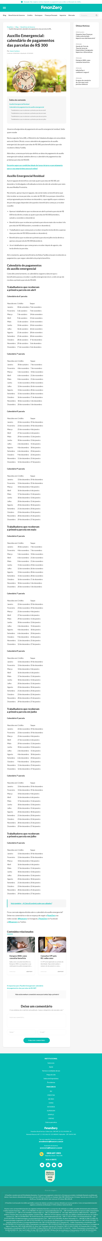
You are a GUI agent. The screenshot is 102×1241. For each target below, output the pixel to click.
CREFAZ (51, 1118)
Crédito (29, 15)
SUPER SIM (51, 1111)
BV (51, 1091)
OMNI (51, 1103)
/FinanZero (42, 919)
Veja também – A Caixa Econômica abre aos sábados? (31, 903)
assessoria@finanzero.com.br (51, 1148)
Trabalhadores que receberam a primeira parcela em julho (28, 119)
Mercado (71, 15)
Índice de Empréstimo (51, 1078)
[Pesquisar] (96, 15)
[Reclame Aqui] (50, 1176)
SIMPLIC (51, 1114)
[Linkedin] (48, 1165)
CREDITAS (51, 1095)
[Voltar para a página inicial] (51, 8)
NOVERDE (51, 1107)
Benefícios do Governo (17, 15)
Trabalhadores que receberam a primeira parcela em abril (28, 110)
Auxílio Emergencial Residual (19, 104)
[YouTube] (60, 1165)
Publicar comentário (36, 1040)
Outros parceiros (51, 1122)
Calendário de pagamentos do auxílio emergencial (26, 107)
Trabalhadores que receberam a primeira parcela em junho (29, 116)
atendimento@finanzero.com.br (51, 1141)
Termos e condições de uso (51, 1071)
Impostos (63, 15)
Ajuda (51, 1067)
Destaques (38, 15)
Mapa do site (51, 1075)
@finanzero (22, 919)
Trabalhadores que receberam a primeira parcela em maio (28, 113)
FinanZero (10, 27)
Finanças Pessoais (51, 15)
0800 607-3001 (54, 1153)
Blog (4, 15)
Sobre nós (51, 1063)
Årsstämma (51, 1082)
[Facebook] (42, 1165)
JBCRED (51, 1099)
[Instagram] (54, 1165)
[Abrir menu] (4, 7)
